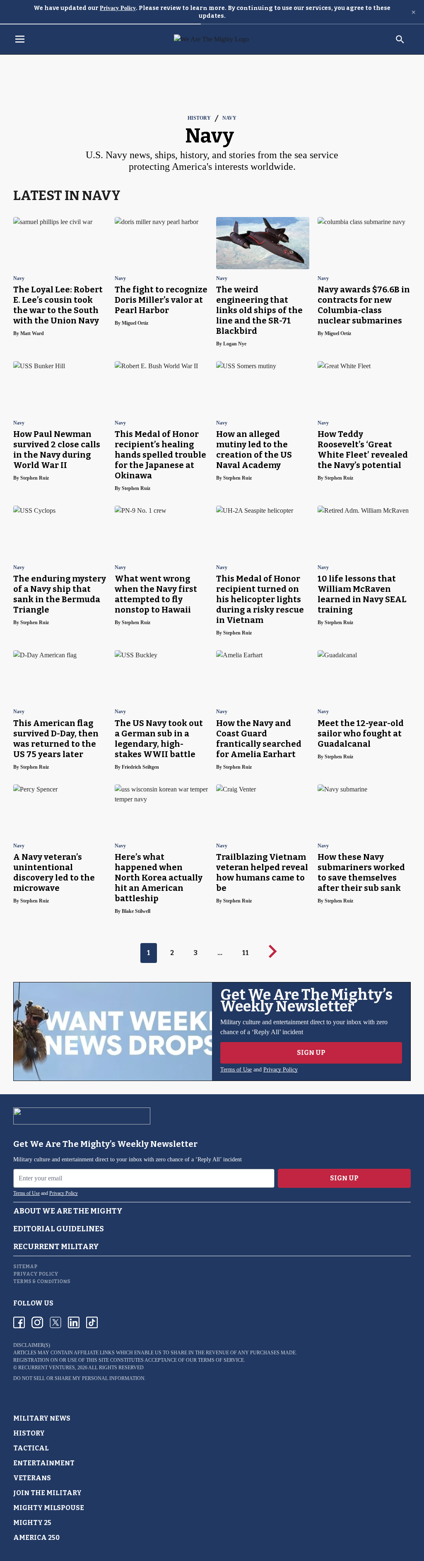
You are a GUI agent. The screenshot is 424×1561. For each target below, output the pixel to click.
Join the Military (47, 1493)
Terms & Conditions (41, 1281)
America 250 (36, 1538)
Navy (229, 118)
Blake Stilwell (136, 911)
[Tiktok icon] (92, 1322)
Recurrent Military (56, 1246)
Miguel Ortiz (135, 323)
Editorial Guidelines (58, 1228)
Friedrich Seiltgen (140, 767)
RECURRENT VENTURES (46, 1367)
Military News (41, 1418)
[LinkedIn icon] (74, 1322)
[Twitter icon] (55, 1322)
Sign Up (311, 1053)
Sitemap (25, 1266)
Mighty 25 (32, 1523)
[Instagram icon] (37, 1322)
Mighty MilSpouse (48, 1508)
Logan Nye (234, 344)
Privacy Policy (118, 8)
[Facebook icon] (19, 1322)
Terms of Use (236, 1069)
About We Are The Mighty (68, 1211)
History (199, 118)
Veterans (32, 1478)
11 (245, 953)
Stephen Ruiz (34, 478)
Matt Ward (32, 333)
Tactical (31, 1448)
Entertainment (44, 1463)
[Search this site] (400, 39)
